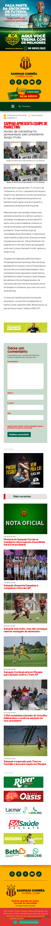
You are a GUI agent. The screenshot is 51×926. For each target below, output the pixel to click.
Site (9, 413)
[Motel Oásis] (23, 487)
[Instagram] (12, 82)
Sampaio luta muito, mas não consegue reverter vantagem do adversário (25, 630)
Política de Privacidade (32, 918)
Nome (10, 393)
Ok (15, 922)
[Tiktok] (38, 82)
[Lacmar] (23, 817)
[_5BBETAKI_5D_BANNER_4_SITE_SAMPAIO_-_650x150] (25, 333)
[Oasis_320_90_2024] (23, 803)
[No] (47, 917)
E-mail (10, 403)
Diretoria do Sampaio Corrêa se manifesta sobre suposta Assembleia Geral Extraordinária (24, 542)
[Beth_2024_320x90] (23, 859)
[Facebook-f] (19, 82)
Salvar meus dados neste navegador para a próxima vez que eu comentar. (25, 427)
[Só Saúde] (23, 831)
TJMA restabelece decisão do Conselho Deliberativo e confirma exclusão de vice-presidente (25, 718)
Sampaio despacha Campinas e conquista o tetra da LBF (21, 586)
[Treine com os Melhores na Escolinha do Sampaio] (25, 50)
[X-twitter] (25, 82)
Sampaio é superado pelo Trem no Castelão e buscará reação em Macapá (25, 762)
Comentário (13, 361)
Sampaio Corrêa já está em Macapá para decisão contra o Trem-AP (23, 673)
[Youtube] (32, 82)
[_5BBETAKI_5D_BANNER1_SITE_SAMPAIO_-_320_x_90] (23, 845)
